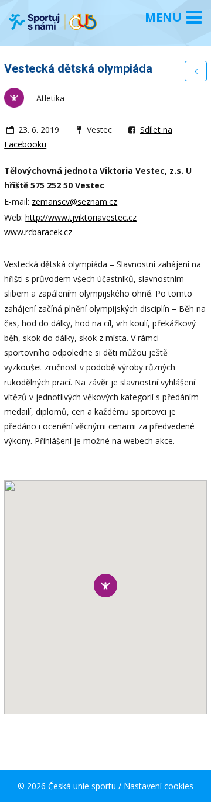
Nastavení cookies (158, 785)
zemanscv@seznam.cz (74, 201)
